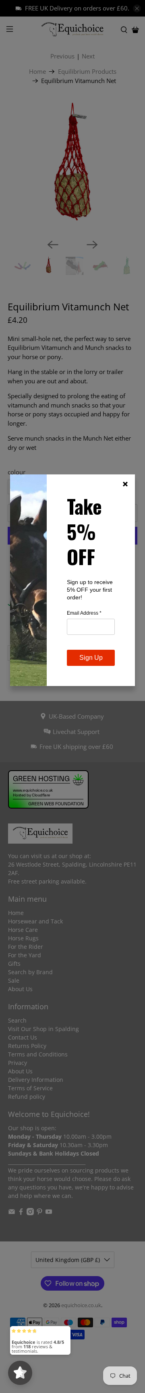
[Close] (125, 484)
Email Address (84, 613)
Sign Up (91, 657)
